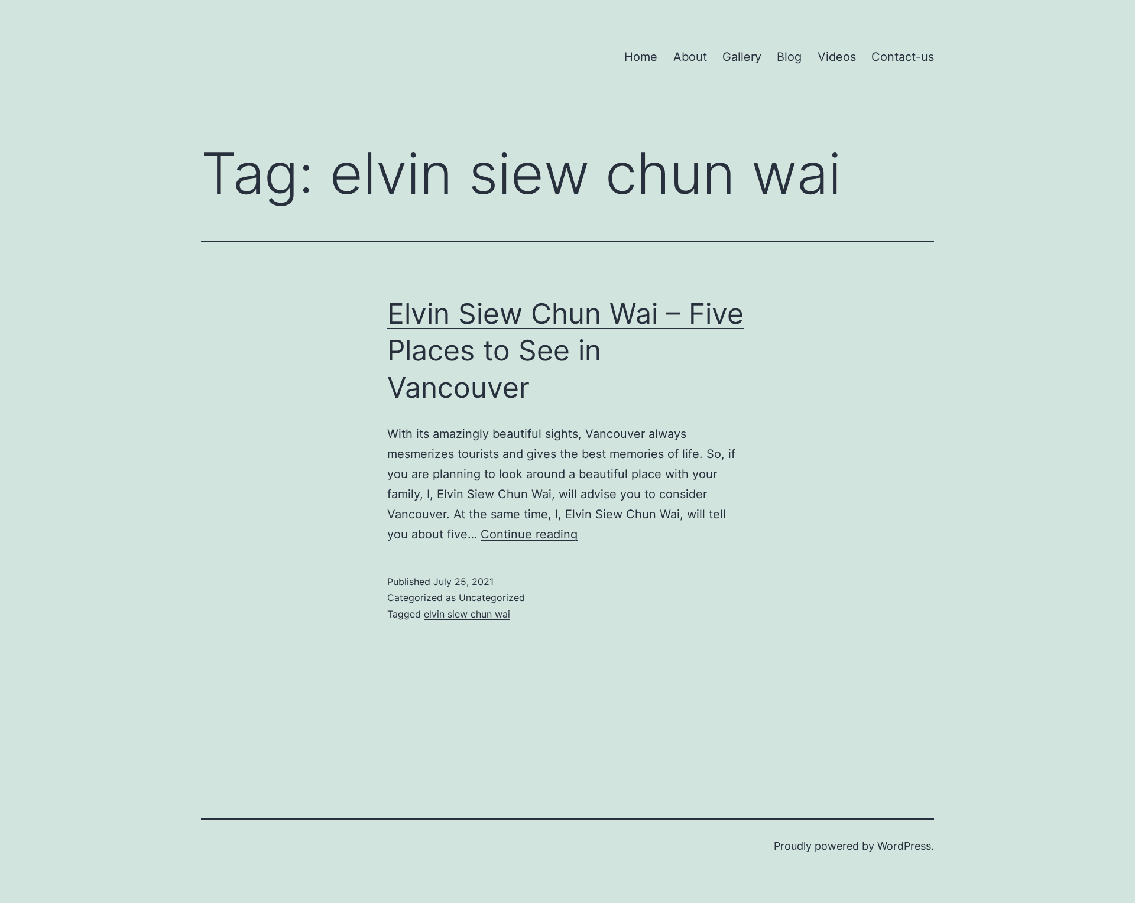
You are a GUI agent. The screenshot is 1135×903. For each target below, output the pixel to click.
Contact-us (902, 57)
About (690, 57)
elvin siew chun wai (467, 614)
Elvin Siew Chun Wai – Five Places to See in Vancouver (565, 350)
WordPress (904, 846)
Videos (837, 57)
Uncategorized (492, 597)
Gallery (741, 57)
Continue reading (529, 534)
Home (640, 57)
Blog (789, 57)
